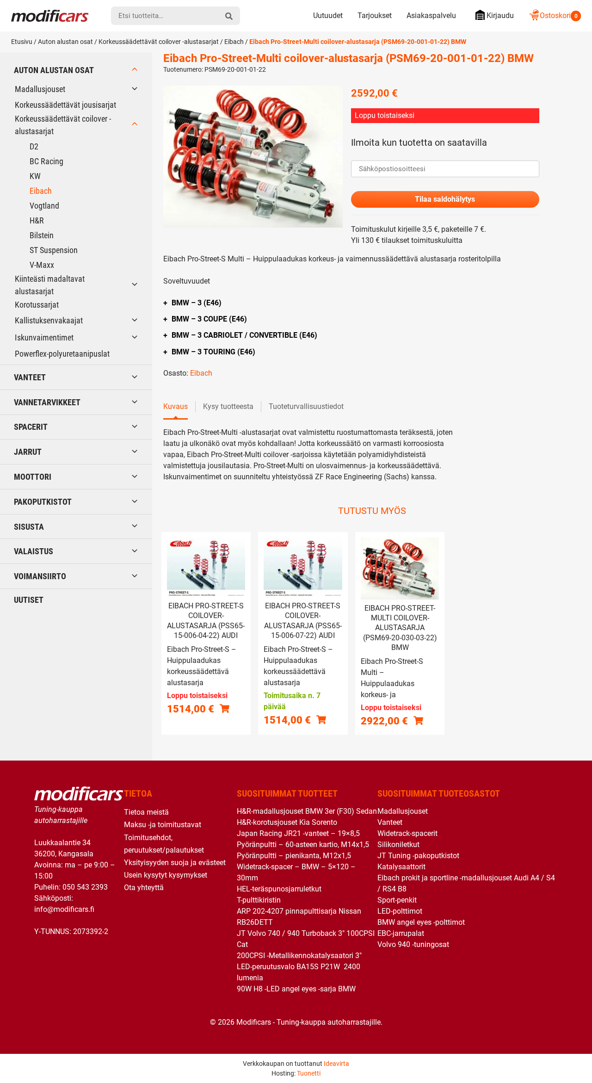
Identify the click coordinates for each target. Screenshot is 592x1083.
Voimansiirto (40, 576)
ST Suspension (54, 250)
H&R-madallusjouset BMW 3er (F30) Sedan (307, 811)
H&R (37, 220)
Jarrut (28, 452)
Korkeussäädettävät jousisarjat (65, 105)
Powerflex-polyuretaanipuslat (62, 354)
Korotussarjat (37, 304)
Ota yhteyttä (144, 887)
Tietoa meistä (146, 812)
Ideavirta (336, 1063)
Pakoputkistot (43, 502)
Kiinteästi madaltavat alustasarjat (50, 285)
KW (35, 176)
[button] (321, 719)
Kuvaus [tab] (175, 406)
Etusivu (21, 41)
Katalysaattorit (401, 866)
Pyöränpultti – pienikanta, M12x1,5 (294, 855)
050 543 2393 (85, 887)
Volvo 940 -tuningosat (413, 944)
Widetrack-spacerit (407, 833)
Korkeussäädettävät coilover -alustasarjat (159, 41)
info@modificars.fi (64, 909)
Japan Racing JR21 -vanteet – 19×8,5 (298, 833)
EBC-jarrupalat (400, 933)
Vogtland (44, 205)
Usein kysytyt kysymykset (165, 875)
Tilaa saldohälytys (445, 199)
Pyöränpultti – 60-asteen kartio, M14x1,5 (303, 844)
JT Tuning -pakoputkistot (418, 855)
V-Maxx (42, 265)
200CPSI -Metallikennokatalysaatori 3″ (299, 955)
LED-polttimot (399, 911)
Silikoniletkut (398, 844)
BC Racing (46, 161)
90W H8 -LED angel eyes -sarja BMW (296, 988)
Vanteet (30, 377)
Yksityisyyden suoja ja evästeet (175, 862)
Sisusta (29, 527)
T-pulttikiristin (259, 900)
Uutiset (28, 600)
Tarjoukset (375, 15)
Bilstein (42, 235)
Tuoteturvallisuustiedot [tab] (306, 406)
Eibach (234, 41)
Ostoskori (559, 15)
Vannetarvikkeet (47, 402)
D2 (34, 146)
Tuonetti (309, 1073)
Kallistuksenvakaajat (49, 320)
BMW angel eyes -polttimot (421, 922)
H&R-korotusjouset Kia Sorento (287, 822)
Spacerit (31, 427)
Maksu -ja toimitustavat (162, 824)
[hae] (229, 15)
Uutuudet (328, 15)
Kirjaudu (500, 15)
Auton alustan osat (65, 41)
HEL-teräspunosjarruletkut (279, 889)
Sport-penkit (397, 900)
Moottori (32, 477)
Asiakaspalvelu (431, 15)
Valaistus (33, 551)
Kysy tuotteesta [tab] (228, 406)
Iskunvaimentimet (44, 337)
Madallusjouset (40, 89)
